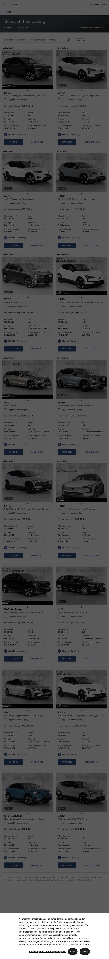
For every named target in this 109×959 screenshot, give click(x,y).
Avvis (72, 951)
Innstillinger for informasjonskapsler (47, 951)
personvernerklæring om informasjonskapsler (40, 934)
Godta (85, 951)
